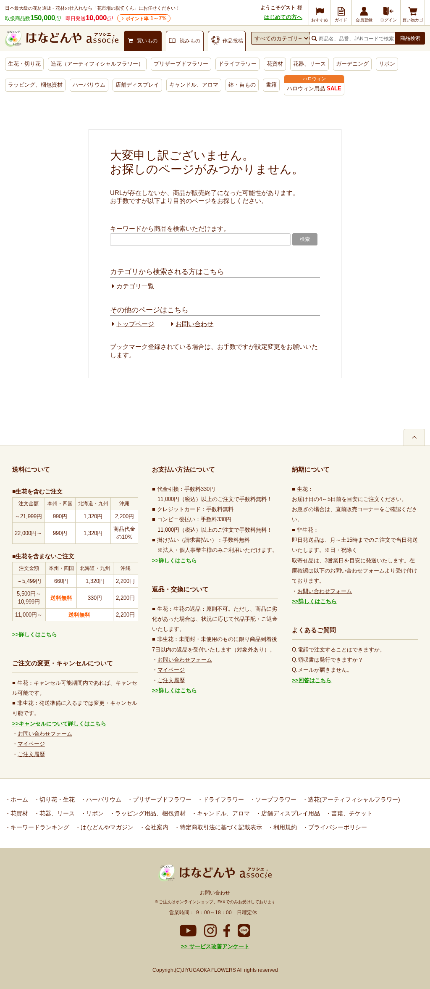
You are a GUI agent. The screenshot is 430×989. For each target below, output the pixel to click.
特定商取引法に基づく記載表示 (220, 827)
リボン (387, 64)
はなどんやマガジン (106, 827)
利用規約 (284, 827)
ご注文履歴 (31, 754)
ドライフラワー (237, 64)
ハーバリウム (89, 85)
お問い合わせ (194, 323)
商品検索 (410, 38)
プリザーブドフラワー (181, 64)
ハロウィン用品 (314, 88)
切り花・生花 (56, 799)
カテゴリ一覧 (135, 286)
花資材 (275, 64)
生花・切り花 (24, 64)
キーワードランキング (39, 827)
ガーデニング (352, 64)
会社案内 (155, 827)
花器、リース (309, 64)
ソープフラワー (275, 799)
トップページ (135, 323)
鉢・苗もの (242, 85)
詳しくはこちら (38, 634)
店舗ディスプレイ (137, 85)
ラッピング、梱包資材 (35, 85)
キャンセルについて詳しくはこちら (62, 723)
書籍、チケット (351, 813)
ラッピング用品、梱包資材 (149, 813)
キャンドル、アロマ (193, 85)
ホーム (18, 799)
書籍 (271, 85)
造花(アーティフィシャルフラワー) (353, 799)
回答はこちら (315, 680)
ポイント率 (146, 18)
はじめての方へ (283, 17)
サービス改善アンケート (218, 946)
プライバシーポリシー (337, 827)
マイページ (31, 744)
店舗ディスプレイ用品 (290, 813)
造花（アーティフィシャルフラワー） (97, 64)
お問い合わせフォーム (45, 734)
